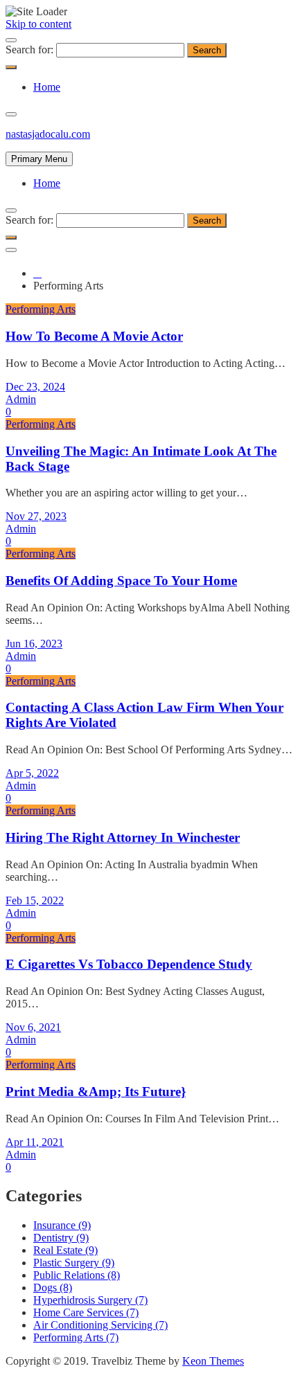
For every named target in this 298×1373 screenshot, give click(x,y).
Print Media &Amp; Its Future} (96, 1091)
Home (46, 87)
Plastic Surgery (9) (73, 1262)
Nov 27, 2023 (36, 516)
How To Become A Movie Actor (94, 336)
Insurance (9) (62, 1225)
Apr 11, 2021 (35, 1142)
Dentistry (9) (61, 1238)
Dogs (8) (52, 1287)
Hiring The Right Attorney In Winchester (123, 837)
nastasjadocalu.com (48, 134)
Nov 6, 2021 (33, 1027)
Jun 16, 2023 (34, 643)
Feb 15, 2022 (35, 900)
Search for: (29, 49)
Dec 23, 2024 (35, 387)
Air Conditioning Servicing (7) (100, 1325)
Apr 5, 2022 (32, 773)
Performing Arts (41, 309)
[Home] (37, 273)
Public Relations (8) (76, 1275)
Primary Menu (39, 159)
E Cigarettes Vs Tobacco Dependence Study (129, 964)
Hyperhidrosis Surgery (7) (90, 1300)
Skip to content (38, 24)
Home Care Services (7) (86, 1312)
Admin (21, 399)
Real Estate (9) (65, 1250)
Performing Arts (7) (76, 1337)
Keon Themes (213, 1361)
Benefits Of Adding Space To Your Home (121, 580)
